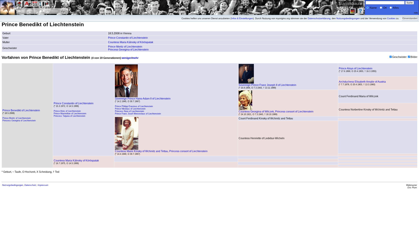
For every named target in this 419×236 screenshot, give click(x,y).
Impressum (43, 185)
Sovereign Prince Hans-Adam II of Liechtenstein (143, 98)
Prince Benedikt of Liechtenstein (21, 110)
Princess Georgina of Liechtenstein (128, 49)
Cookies (391, 18)
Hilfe (416, 13)
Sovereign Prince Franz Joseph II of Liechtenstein (267, 85)
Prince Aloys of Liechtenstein (355, 68)
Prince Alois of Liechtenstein (67, 111)
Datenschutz (30, 185)
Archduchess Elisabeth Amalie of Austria (362, 81)
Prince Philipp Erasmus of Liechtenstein (134, 106)
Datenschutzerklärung (319, 18)
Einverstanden (409, 18)
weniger (126, 58)
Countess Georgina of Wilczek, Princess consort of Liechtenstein (276, 111)
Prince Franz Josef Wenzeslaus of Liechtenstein (138, 113)
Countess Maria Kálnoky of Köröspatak (130, 42)
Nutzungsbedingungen (348, 18)
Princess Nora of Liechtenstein (129, 111)
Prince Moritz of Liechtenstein (125, 46)
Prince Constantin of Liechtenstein (128, 37)
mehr (135, 58)
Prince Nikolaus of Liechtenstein (130, 109)
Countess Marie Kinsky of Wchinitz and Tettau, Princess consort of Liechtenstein (161, 151)
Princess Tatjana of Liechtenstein (69, 116)
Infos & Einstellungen (242, 18)
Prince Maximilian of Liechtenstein (70, 113)
